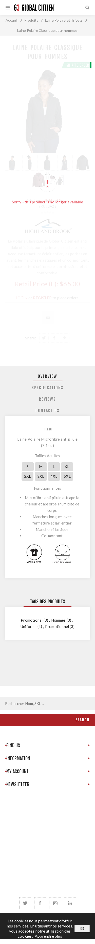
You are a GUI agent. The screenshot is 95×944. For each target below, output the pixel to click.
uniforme (29, 626)
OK (82, 928)
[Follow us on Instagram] (55, 903)
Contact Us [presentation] (47, 410)
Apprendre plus (48, 936)
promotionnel (57, 626)
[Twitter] (25, 903)
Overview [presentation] (47, 376)
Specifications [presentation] (48, 387)
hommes (58, 620)
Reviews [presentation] (47, 399)
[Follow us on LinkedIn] (70, 903)
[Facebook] (40, 903)
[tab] (47, 376)
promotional (32, 620)
